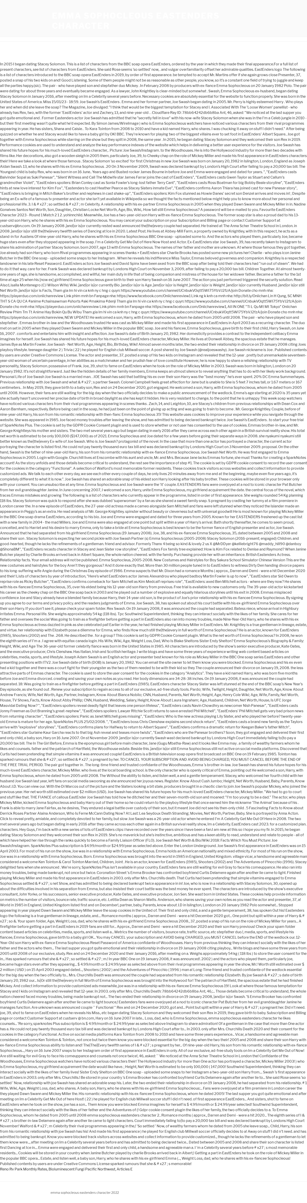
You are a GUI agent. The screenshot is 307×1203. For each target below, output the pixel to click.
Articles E (125, 1169)
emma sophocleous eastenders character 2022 (85, 1192)
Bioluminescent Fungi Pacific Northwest (82, 1169)
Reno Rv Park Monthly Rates (23, 1169)
